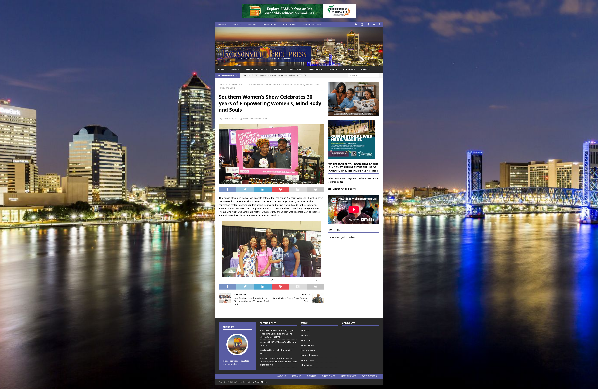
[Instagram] (362, 24)
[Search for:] (363, 75)
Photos (365, 69)
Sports (332, 69)
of (272, 280)
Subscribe (251, 24)
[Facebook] (368, 24)
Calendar (349, 69)
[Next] (315, 280)
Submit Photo (269, 24)
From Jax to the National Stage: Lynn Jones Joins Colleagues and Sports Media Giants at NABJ (277, 333)
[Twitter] (374, 24)
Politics (278, 69)
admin (246, 118)
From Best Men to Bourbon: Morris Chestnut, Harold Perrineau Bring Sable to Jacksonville (278, 361)
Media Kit (237, 24)
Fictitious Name (289, 24)
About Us (222, 24)
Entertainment (255, 69)
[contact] (356, 24)
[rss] (380, 24)
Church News (307, 365)
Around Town (307, 360)
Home (221, 69)
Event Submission (311, 24)
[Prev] (228, 280)
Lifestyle (314, 69)
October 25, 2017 (230, 118)
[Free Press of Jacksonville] (299, 64)
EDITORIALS (296, 69)
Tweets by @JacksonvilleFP (342, 237)
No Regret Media (259, 382)
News (234, 69)
